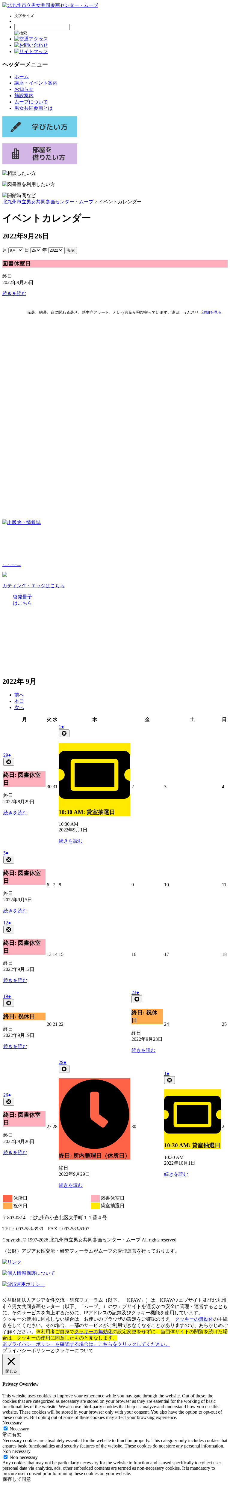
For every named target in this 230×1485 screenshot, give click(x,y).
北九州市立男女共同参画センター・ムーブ (47, 201)
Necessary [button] (12, 1422)
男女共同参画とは (33, 108)
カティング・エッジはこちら (33, 585)
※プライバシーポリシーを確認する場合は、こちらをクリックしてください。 (86, 1344)
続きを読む (14, 293)
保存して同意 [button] (16, 1479)
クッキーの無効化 (194, 1319)
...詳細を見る (210, 312)
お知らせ (24, 89)
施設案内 (24, 95)
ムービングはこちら (11, 565)
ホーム (21, 76)
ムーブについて (31, 101)
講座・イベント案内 (36, 82)
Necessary (19, 1428)
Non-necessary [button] (16, 1451)
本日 (19, 701)
